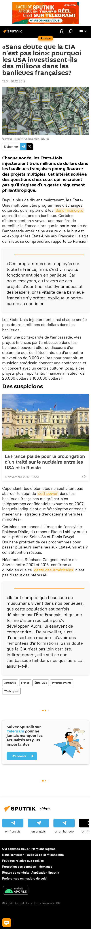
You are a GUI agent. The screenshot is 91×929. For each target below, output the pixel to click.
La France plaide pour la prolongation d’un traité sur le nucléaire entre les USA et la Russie (45, 461)
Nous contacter (13, 855)
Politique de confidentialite (44, 855)
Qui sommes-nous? (16, 849)
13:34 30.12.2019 (13, 81)
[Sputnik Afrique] (13, 33)
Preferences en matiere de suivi (24, 878)
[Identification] (61, 31)
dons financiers (69, 210)
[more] (83, 476)
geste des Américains (53, 569)
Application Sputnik (45, 872)
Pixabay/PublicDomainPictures (31, 138)
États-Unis (40, 682)
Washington (11, 691)
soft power (48, 493)
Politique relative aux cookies (23, 861)
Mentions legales (43, 849)
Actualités (10, 682)
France (25, 682)
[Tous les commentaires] (6, 922)
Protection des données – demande (27, 867)
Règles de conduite (16, 872)
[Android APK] (16, 891)
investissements (61, 682)
